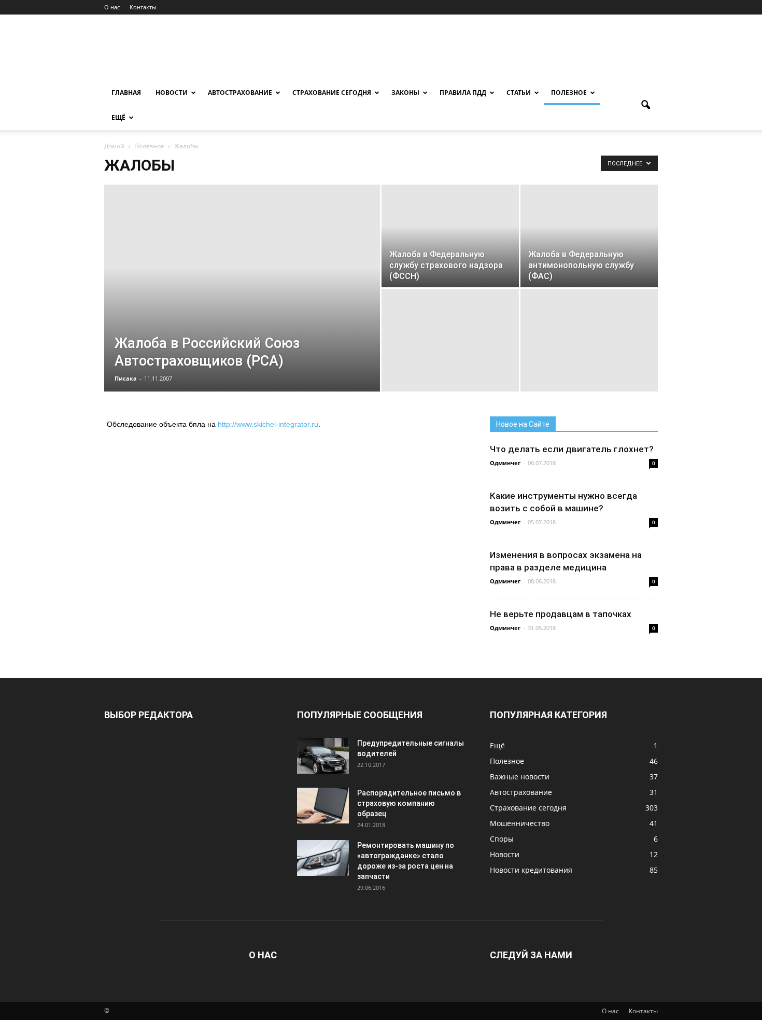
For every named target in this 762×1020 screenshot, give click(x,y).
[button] (645, 105)
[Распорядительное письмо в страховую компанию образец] (323, 805)
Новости (172, 92)
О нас (112, 7)
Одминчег (505, 463)
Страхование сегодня (331, 92)
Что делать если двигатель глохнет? (572, 449)
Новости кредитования (531, 870)
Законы (405, 92)
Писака (126, 378)
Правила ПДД (463, 92)
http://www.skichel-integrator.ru (268, 424)
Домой (114, 146)
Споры (502, 839)
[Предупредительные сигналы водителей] (323, 756)
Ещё (118, 117)
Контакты (143, 7)
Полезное (569, 92)
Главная (126, 92)
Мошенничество (519, 823)
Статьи (518, 92)
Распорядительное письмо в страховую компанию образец (409, 803)
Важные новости (519, 776)
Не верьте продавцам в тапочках (560, 614)
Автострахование (240, 92)
